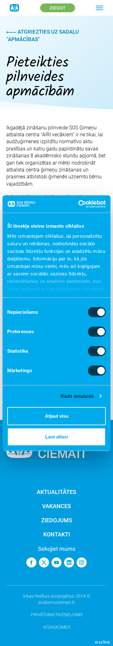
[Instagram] (82, 562)
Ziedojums (56, 520)
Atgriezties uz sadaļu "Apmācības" (42, 35)
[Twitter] (44, 562)
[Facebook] (31, 562)
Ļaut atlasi (56, 436)
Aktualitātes (56, 492)
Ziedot (58, 7)
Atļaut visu (56, 416)
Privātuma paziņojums (57, 614)
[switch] (97, 332)
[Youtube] (56, 562)
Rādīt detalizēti (77, 396)
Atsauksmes (56, 627)
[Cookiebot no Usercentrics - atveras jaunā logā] (80, 204)
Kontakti (56, 534)
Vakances (56, 506)
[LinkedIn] (69, 562)
